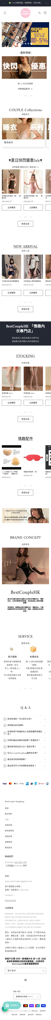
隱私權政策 (9, 830)
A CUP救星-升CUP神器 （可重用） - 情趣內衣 (10, 473)
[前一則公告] (4, 3)
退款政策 (8, 825)
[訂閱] (43, 971)
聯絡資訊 (8, 847)
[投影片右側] (31, 95)
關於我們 (8, 814)
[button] (5, 13)
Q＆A (7, 819)
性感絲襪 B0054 (7, 393)
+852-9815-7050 (20, 862)
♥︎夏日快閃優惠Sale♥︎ (25, 160)
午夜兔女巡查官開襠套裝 (10, 281)
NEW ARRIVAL (25, 246)
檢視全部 (25, 224)
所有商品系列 (24, 89)
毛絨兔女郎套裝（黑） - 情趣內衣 (11, 197)
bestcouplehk (10, 900)
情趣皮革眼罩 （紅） (31, 472)
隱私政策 (14, 1015)
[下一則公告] (46, 3)
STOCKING (25, 356)
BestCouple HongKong (17, 1011)
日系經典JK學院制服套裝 (32, 281)
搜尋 (7, 808)
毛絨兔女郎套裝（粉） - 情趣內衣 (33, 197)
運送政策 (8, 836)
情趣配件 (25, 439)
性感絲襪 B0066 (29, 393)
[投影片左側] (20, 95)
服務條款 (8, 842)
